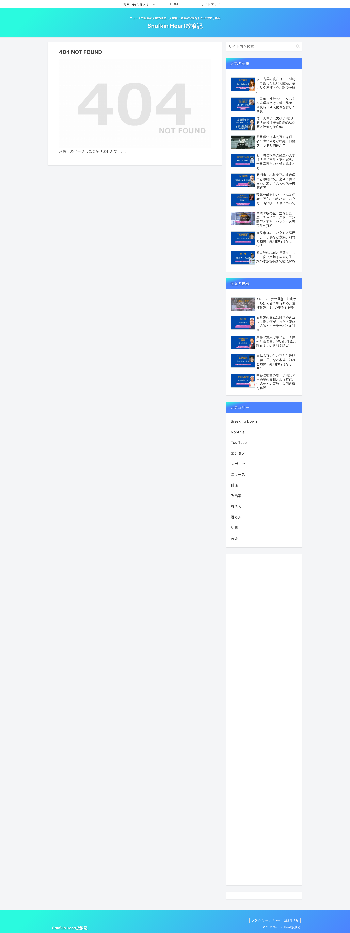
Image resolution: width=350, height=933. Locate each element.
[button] (297, 46)
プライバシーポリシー (266, 920)
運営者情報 (291, 920)
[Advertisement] (264, 719)
